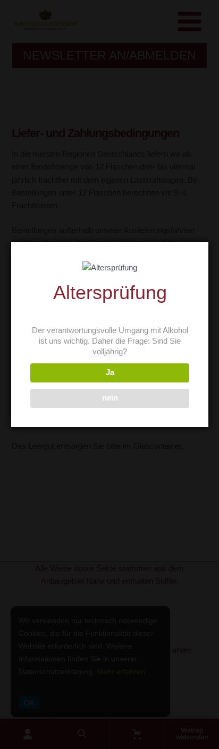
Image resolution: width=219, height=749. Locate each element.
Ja (110, 372)
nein (110, 398)
